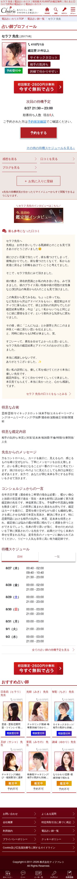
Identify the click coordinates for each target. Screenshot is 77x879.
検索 (56, 10)
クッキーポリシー (51, 839)
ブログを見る (11, 167)
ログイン (64, 10)
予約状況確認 (37, 121)
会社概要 (8, 822)
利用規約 (8, 830)
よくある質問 (48, 813)
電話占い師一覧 (50, 830)
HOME (47, 10)
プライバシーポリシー (15, 839)
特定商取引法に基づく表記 (56, 822)
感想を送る (9, 159)
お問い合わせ (10, 813)
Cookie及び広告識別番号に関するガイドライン (29, 847)
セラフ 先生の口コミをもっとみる (46, 394)
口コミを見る (49, 159)
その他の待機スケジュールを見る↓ (50, 148)
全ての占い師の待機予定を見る (50, 650)
